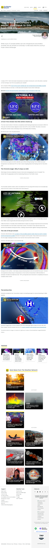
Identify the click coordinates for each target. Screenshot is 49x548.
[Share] (2, 36)
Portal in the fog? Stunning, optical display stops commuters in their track (23, 90)
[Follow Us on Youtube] (40, 491)
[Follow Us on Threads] (45, 491)
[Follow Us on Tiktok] (42, 491)
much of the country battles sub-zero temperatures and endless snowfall (28, 85)
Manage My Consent (5, 498)
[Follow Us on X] (47, 491)
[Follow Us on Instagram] (37, 491)
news (5, 10)
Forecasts (14, 10)
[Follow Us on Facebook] (35, 491)
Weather (9, 10)
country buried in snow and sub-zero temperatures (34, 327)
